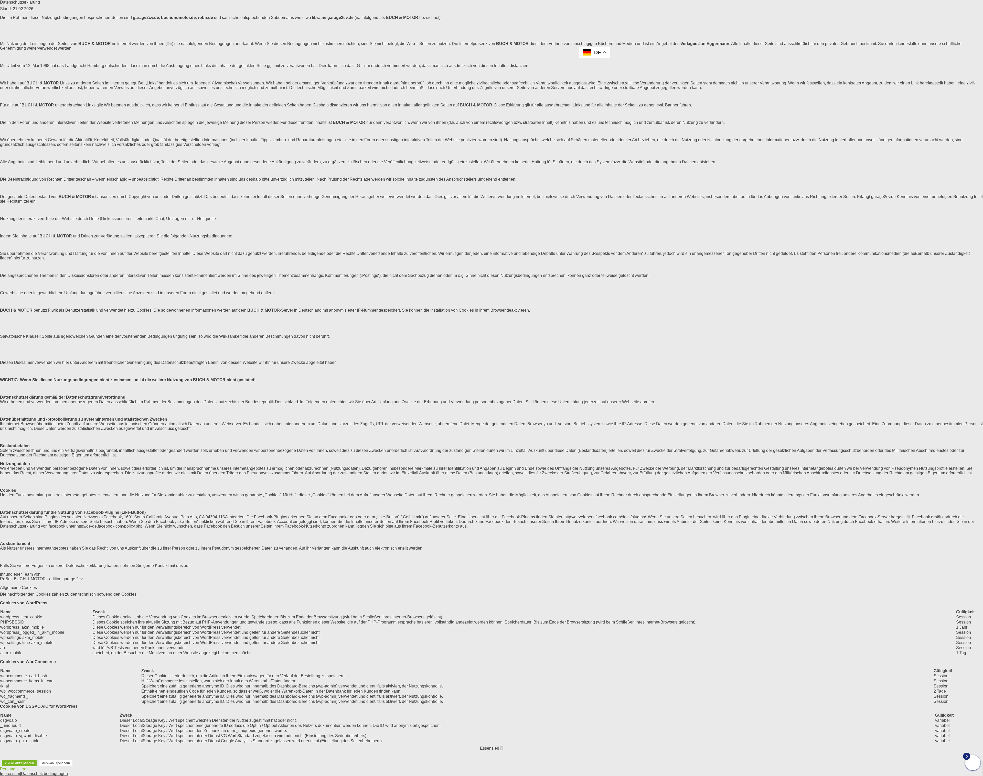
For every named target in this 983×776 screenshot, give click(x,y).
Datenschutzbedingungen (44, 773)
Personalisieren (14, 769)
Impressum (10, 773)
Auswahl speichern (56, 763)
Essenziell (490, 748)
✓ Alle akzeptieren (19, 763)
